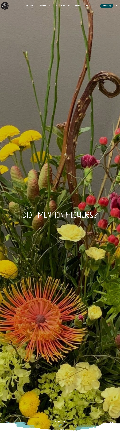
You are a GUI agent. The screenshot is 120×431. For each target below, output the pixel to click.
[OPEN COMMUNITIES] (49, 6)
